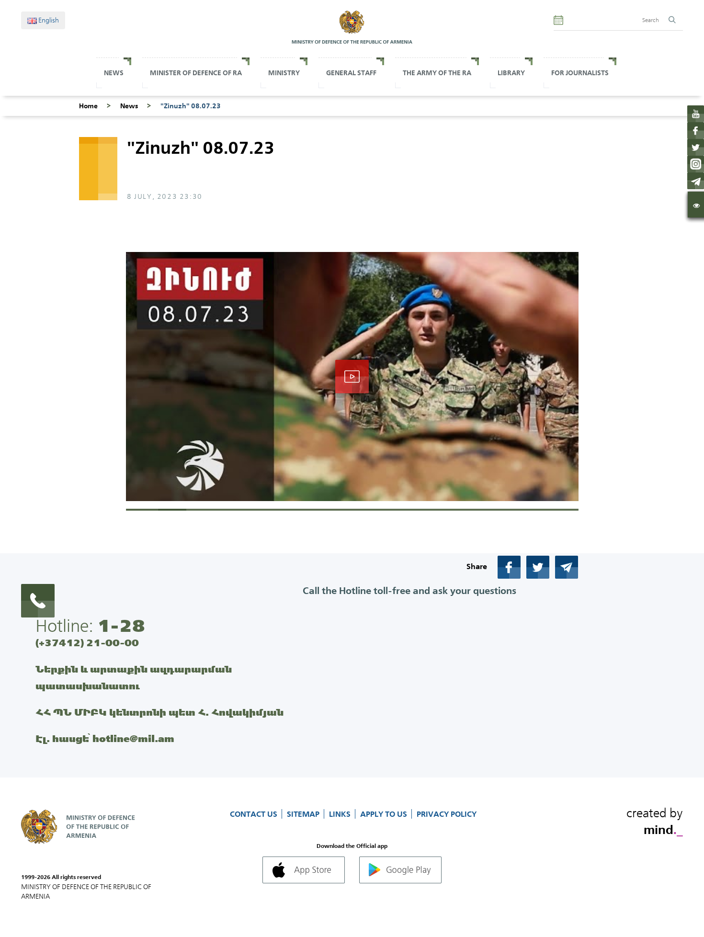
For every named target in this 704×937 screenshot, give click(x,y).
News (114, 73)
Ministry (284, 73)
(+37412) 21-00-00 (87, 643)
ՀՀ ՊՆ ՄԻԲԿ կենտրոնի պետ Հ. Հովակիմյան (159, 712)
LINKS (340, 814)
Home (88, 106)
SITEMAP (304, 814)
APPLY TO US (384, 814)
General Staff (351, 73)
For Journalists (580, 73)
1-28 (121, 626)
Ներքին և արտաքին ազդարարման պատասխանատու (133, 677)
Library (511, 73)
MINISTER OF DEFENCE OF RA (196, 73)
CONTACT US (254, 814)
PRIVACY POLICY (447, 814)
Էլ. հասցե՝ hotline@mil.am (104, 738)
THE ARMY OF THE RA (437, 73)
